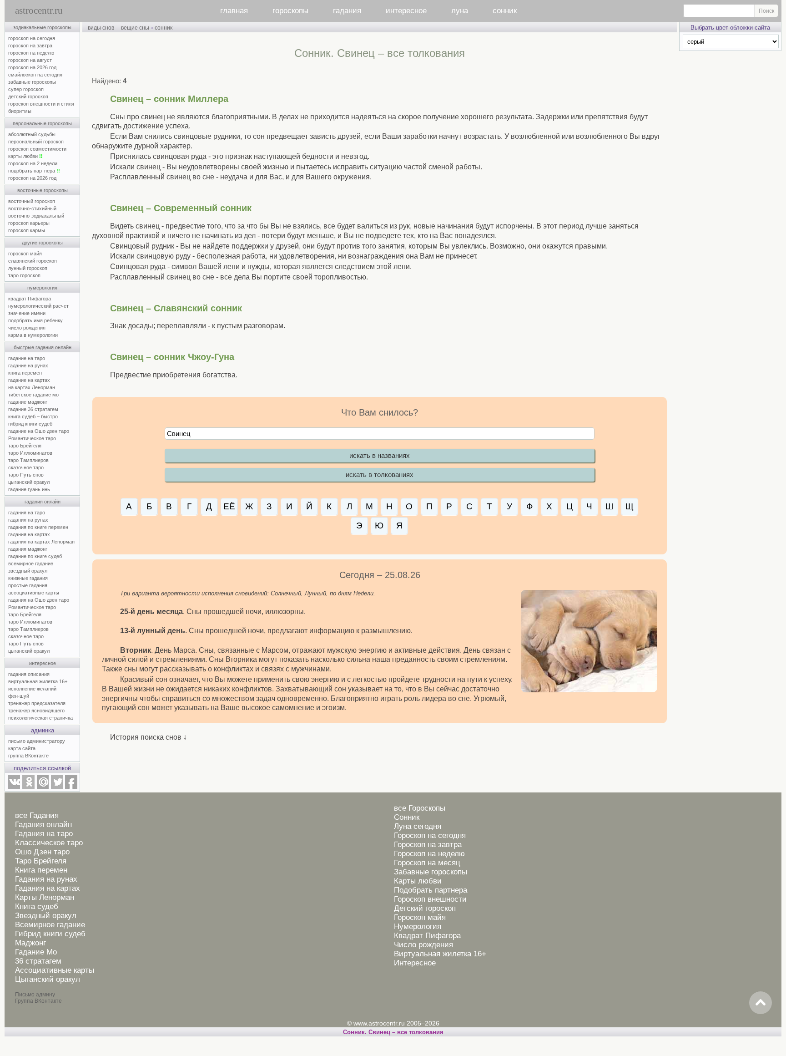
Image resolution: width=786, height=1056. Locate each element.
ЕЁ (229, 506)
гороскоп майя (25, 253)
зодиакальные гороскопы (42, 27)
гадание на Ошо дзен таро (38, 431)
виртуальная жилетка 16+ (37, 681)
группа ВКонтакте (28, 755)
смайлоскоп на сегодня (35, 74)
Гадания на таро (44, 833)
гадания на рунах (28, 520)
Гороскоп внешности (430, 899)
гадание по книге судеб (35, 556)
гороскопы (290, 10)
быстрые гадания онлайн (42, 347)
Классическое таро (49, 842)
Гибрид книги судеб (50, 933)
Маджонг (30, 943)
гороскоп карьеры (29, 223)
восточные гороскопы (42, 190)
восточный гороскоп (31, 201)
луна (459, 10)
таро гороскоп (24, 275)
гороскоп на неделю (31, 53)
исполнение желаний (32, 688)
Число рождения (423, 944)
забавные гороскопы (32, 82)
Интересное (415, 963)
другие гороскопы (42, 242)
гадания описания (29, 674)
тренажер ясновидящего (36, 710)
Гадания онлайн (43, 824)
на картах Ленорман (31, 387)
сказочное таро (26, 467)
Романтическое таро (32, 438)
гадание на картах (29, 380)
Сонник (406, 817)
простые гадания (27, 585)
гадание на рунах (28, 365)
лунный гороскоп (27, 268)
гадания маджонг (27, 549)
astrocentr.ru (39, 10)
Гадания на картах (47, 888)
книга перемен (25, 373)
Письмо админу (35, 994)
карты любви (25, 156)
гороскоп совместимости (37, 149)
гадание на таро (26, 358)
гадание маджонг (27, 402)
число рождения (26, 327)
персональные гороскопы (42, 123)
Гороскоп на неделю (429, 853)
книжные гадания (28, 578)
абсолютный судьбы (31, 134)
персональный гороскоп (36, 141)
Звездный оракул (45, 915)
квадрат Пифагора (29, 298)
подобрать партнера (34, 170)
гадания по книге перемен (38, 527)
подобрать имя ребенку (35, 320)
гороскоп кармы (26, 230)
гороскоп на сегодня (31, 38)
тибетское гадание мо (33, 394)
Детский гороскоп (425, 908)
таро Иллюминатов (30, 453)
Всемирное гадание (50, 924)
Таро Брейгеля (40, 861)
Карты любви (418, 881)
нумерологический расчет (38, 306)
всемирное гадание (30, 563)
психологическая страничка (40, 718)
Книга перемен (41, 870)
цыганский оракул (29, 482)
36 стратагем (38, 961)
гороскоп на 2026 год (32, 67)
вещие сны (135, 28)
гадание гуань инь (29, 489)
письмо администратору (36, 741)
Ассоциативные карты (54, 970)
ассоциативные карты (33, 592)
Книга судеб (36, 906)
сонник (505, 10)
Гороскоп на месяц (427, 862)
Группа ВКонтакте (38, 1001)
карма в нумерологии (33, 335)
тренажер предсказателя (37, 703)
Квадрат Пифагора (427, 935)
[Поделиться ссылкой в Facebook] (71, 787)
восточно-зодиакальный (36, 215)
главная (234, 10)
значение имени (26, 313)
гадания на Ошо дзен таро (38, 600)
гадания (347, 10)
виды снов (101, 28)
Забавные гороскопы (430, 872)
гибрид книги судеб (30, 423)
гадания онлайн (42, 501)
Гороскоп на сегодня (430, 835)
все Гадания (37, 815)
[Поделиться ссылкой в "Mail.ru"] (43, 787)
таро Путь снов (26, 474)
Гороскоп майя (420, 917)
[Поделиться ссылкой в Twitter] (57, 787)
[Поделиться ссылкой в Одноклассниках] (28, 787)
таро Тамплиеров (28, 460)
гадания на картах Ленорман (42, 541)
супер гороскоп (26, 89)
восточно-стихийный (32, 208)
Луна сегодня (417, 826)
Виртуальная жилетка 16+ (440, 953)
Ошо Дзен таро (42, 852)
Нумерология (417, 926)
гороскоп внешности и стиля (41, 104)
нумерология (42, 287)
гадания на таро (26, 512)
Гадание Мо (36, 952)
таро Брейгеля (24, 445)
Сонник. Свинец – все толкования (393, 1032)
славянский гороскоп (32, 261)
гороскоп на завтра (30, 45)
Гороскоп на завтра (428, 844)
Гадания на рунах (46, 879)
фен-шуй (18, 696)
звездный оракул (27, 571)
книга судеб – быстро (33, 416)
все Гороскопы (419, 808)
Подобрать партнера (430, 890)
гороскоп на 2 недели (32, 163)
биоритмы (19, 111)
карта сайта (21, 748)
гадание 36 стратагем (33, 409)
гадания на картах (29, 534)
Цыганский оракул (47, 979)
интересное (406, 10)
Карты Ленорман (44, 897)
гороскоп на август (30, 60)
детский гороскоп (28, 96)
